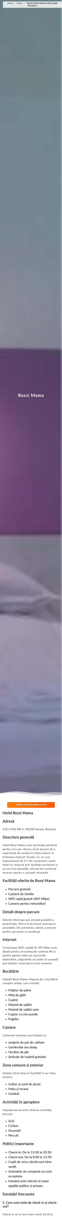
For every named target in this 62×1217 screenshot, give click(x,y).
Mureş (19, 3)
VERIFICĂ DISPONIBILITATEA (31, 805)
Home (10, 3)
